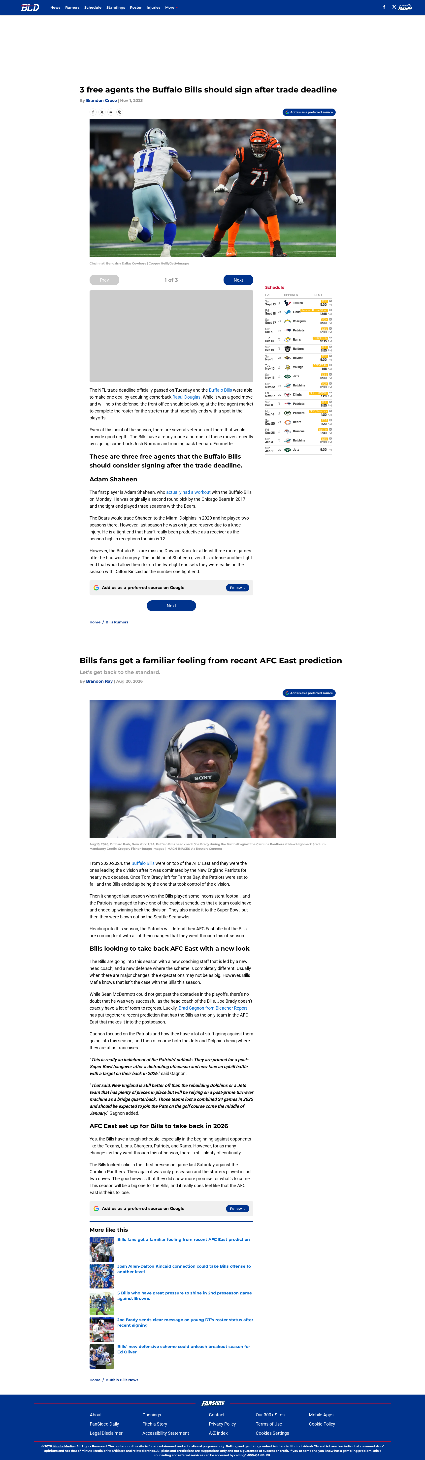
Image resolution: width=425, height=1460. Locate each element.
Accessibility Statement (165, 1433)
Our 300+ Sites (270, 1414)
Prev (104, 280)
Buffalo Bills (220, 390)
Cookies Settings (272, 1433)
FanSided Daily (104, 1424)
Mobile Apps (321, 1414)
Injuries (153, 7)
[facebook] (384, 7)
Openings (151, 1414)
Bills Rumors (117, 622)
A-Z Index (218, 1433)
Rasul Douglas (186, 397)
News (55, 7)
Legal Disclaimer (106, 1433)
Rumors (72, 7)
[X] (394, 7)
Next (238, 280)
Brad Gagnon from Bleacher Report (213, 1008)
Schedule (92, 7)
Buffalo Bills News (122, 1380)
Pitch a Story (154, 1424)
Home (95, 622)
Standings (115, 7)
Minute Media (63, 1446)
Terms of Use (269, 1424)
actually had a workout (188, 492)
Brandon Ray (99, 681)
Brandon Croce (101, 100)
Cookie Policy (322, 1424)
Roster (136, 7)
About (96, 1414)
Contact (217, 1414)
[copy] (119, 112)
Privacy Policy (222, 1424)
